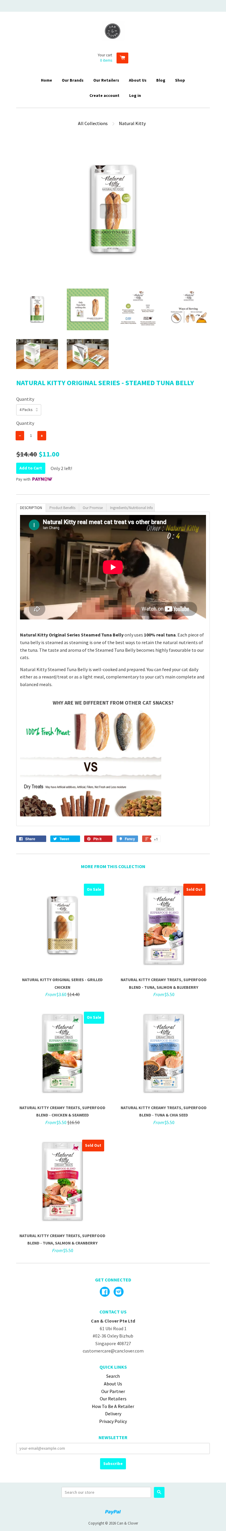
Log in (135, 95)
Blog (160, 80)
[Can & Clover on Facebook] (105, 1292)
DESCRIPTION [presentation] (31, 507)
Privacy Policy (113, 1421)
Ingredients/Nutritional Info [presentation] (131, 507)
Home (46, 80)
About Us (138, 80)
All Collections (93, 123)
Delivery (113, 1414)
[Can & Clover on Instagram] (119, 1292)
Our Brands (73, 80)
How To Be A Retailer (113, 1406)
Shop (180, 80)
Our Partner (113, 1391)
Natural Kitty (132, 123)
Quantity (25, 399)
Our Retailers (106, 80)
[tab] (31, 507)
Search (113, 1376)
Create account (104, 95)
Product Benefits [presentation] (62, 507)
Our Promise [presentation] (93, 507)
